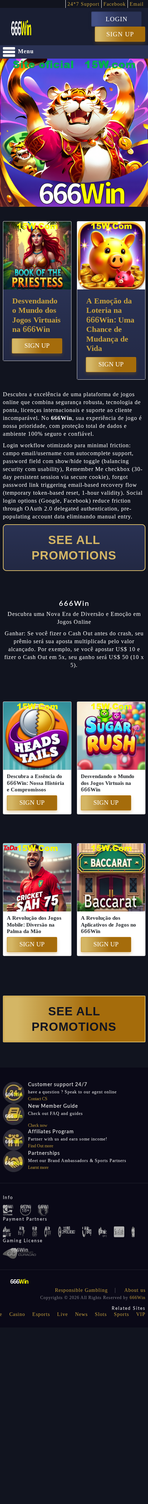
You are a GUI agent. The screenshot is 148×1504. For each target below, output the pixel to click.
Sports (121, 1314)
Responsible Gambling (81, 1290)
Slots (101, 1314)
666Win (137, 1297)
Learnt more (38, 1167)
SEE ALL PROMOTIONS (74, 547)
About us (134, 1290)
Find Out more (40, 1145)
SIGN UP (120, 34)
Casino (17, 1314)
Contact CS (37, 1098)
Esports (41, 1314)
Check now (37, 1125)
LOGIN (117, 19)
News (81, 1314)
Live (62, 1314)
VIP (140, 1314)
